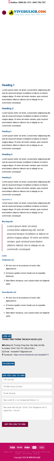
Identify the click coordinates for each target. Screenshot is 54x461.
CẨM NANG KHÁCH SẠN (41, 452)
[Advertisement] (27, 49)
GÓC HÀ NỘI (27, 454)
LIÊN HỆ (37, 454)
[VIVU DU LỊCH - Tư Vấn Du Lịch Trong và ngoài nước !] (27, 13)
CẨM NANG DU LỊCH (22, 452)
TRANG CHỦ (8, 452)
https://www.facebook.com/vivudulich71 (31, 355)
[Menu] (4, 13)
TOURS (18, 454)
